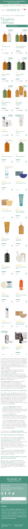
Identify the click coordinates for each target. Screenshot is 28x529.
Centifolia (3, 451)
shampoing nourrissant (8, 415)
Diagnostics (6, 5)
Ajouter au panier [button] (12, 53)
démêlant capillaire (20, 450)
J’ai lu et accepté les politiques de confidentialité (11, 501)
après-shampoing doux (6, 440)
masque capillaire (17, 438)
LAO (14, 407)
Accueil (2, 15)
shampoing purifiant (7, 407)
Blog (24, 5)
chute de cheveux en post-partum (9, 374)
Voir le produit (12, 354)
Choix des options (26, 354)
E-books (12, 5)
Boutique (7, 15)
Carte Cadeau (18, 5)
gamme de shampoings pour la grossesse (11, 394)
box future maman (17, 460)
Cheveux (12, 15)
